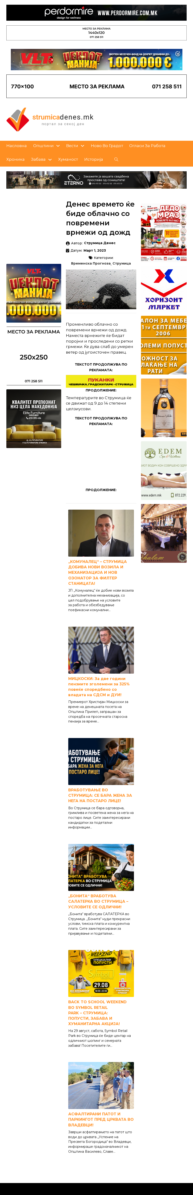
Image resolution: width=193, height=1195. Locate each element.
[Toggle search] (116, 159)
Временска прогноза (91, 264)
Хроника (15, 159)
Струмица (122, 264)
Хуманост (68, 159)
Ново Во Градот (107, 145)
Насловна (16, 145)
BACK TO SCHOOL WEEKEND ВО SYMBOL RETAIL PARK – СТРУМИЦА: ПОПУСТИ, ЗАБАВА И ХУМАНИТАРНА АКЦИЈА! (97, 1013)
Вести (72, 145)
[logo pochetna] (49, 119)
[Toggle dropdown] (58, 146)
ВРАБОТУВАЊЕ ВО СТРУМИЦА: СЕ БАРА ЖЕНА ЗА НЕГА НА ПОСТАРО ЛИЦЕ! (100, 795)
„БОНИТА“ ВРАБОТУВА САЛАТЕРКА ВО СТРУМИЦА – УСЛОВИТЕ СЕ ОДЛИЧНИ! (98, 901)
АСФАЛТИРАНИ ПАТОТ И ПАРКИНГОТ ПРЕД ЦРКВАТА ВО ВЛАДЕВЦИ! (101, 1119)
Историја (93, 159)
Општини (43, 145)
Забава (38, 159)
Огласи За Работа (147, 145)
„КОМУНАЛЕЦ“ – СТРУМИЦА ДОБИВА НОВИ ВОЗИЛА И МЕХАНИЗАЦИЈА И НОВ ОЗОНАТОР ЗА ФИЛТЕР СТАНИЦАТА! (97, 572)
